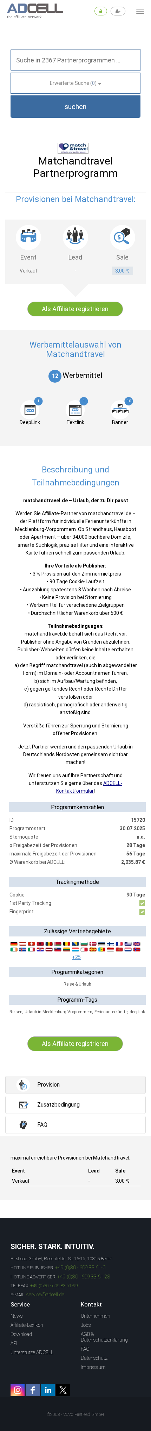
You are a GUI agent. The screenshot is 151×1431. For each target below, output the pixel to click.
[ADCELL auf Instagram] (18, 1390)
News (17, 1316)
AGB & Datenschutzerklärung (104, 1337)
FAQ (85, 1349)
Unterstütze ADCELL (32, 1352)
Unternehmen (95, 1316)
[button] (75, 106)
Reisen (15, 1011)
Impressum (93, 1367)
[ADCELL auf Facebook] (33, 1390)
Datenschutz (94, 1358)
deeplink (137, 1011)
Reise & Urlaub (77, 984)
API (14, 1343)
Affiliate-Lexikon (27, 1325)
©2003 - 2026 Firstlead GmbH (75, 1414)
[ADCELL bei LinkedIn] (48, 1390)
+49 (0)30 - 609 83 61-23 (83, 1276)
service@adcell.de (45, 1294)
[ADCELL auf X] (63, 1390)
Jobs (86, 1325)
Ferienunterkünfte (110, 1011)
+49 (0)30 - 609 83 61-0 (80, 1267)
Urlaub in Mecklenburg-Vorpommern (58, 1011)
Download (21, 1334)
